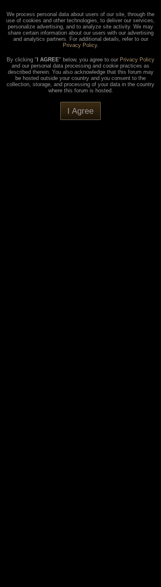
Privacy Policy (80, 45)
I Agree (80, 110)
